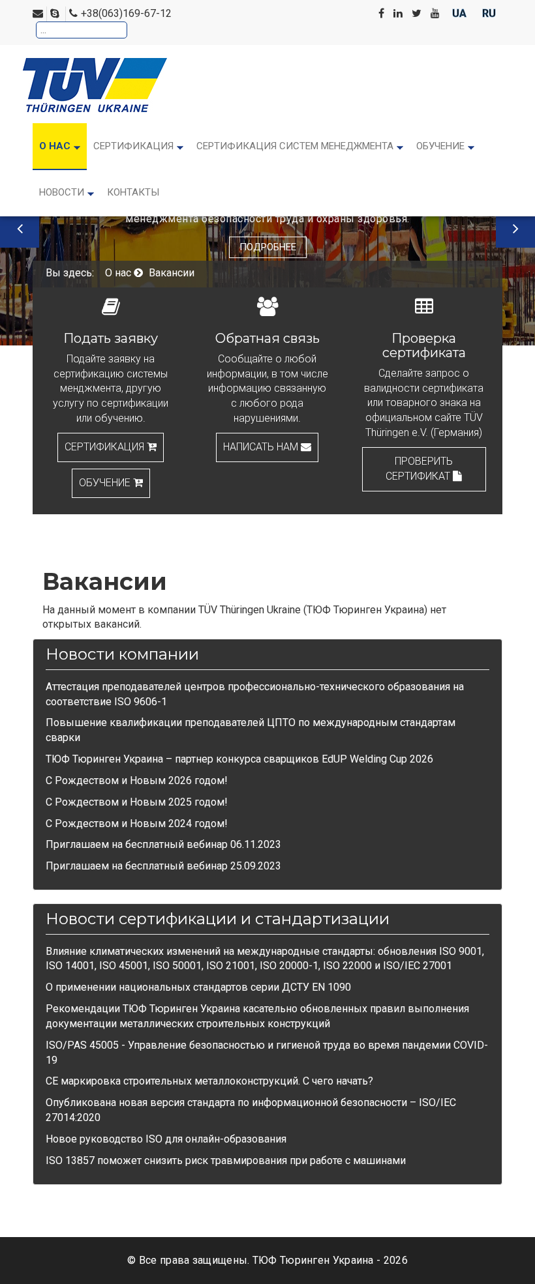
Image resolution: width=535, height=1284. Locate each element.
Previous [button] (19, 228)
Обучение (106, 482)
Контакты (133, 192)
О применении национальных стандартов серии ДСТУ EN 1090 (198, 987)
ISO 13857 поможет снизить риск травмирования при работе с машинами (226, 1160)
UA (460, 13)
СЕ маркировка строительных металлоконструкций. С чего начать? (209, 1081)
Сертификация (106, 447)
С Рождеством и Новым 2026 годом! (137, 780)
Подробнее (267, 247)
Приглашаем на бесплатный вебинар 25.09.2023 (163, 866)
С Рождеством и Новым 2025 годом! (137, 802)
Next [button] (515, 228)
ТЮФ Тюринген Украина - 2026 (330, 1260)
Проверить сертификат (419, 468)
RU (489, 13)
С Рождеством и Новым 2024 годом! (137, 823)
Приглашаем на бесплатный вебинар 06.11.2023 (163, 844)
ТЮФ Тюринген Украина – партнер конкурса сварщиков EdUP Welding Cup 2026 (239, 759)
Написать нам (262, 447)
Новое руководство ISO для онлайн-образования (166, 1139)
